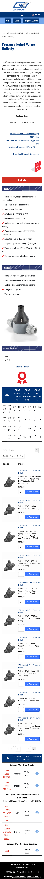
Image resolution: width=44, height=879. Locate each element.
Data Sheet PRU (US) (7, 773)
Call (7, 21)
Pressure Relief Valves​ (16, 33)
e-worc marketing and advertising (27, 877)
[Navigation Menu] (22, 15)
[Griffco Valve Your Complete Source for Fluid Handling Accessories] (22, 6)
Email (17, 21)
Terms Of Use (22, 867)
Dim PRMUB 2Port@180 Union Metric (7, 832)
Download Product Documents (26, 154)
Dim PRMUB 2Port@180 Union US (7, 813)
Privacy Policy (29, 864)
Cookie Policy (14, 864)
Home (4, 33)
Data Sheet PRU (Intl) (7, 785)
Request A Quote (31, 21)
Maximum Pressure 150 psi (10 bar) (23, 147)
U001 (7, 851)
